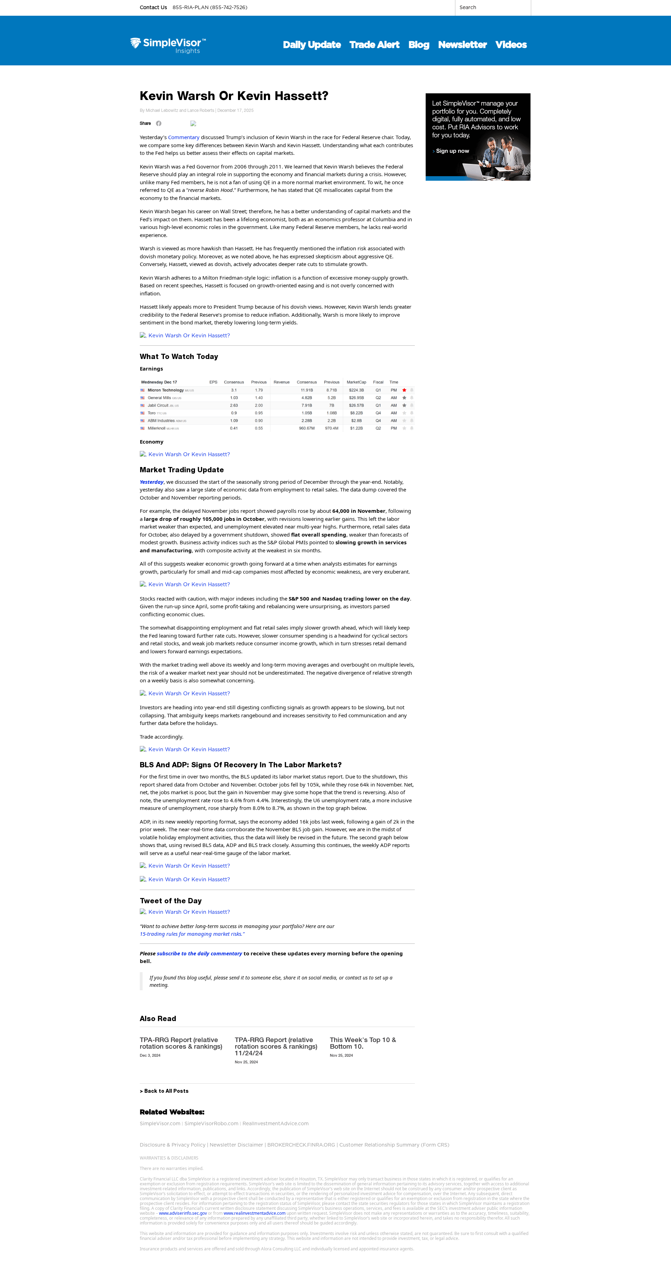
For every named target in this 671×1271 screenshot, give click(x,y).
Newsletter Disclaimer (236, 1145)
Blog (419, 45)
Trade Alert (374, 45)
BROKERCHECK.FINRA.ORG (301, 1145)
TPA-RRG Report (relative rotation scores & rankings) (181, 1043)
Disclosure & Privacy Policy (172, 1145)
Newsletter (462, 45)
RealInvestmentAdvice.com (276, 1123)
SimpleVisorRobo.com (211, 1123)
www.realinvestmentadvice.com (255, 1213)
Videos (511, 45)
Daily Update (312, 45)
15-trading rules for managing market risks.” (192, 933)
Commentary (184, 137)
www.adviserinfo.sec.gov (183, 1213)
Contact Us (154, 7)
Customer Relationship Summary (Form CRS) (394, 1145)
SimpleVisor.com (160, 1123)
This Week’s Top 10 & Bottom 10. (363, 1043)
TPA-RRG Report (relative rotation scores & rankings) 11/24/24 (276, 1046)
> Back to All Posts (164, 1091)
